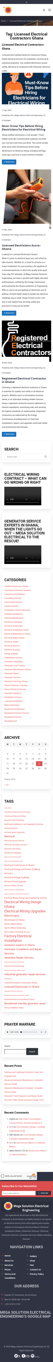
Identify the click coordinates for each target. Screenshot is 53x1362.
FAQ (32, 1265)
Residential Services (13, 717)
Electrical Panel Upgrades (15, 881)
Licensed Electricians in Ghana (21, 986)
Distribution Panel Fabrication (17, 610)
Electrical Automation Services (15, 844)
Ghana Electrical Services (15, 689)
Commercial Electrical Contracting (17, 812)
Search (7, 1046)
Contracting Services (13, 602)
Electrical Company (12, 852)
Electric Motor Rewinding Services (17, 932)
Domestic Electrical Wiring (14, 820)
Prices (8, 1270)
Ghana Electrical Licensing (15, 685)
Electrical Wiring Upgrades (25, 911)
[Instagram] (32, 1356)
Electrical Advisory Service (14, 840)
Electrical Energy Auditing (16, 877)
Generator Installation (13, 661)
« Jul (6, 784)
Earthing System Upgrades (14, 832)
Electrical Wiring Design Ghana (22, 904)
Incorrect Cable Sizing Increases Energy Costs (24, 1100)
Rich (11, 1126)
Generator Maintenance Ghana (17, 669)
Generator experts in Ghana (19, 945)
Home (3, 21)
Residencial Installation (14, 709)
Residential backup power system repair (16, 995)
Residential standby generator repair (25, 1003)
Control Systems (11, 606)
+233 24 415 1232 (12, 1304)
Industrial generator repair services (24, 974)
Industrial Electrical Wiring (14, 966)
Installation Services (13, 697)
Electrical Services (12, 645)
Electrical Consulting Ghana (12, 857)
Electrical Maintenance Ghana (17, 633)
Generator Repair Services (19, 957)
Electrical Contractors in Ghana (19, 865)
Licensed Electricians (13, 701)
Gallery (33, 1256)
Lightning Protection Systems (13, 991)
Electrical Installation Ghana (16, 629)
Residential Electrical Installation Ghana (19, 999)
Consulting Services (12, 598)
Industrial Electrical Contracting (14, 962)
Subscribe (45, 1193)
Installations (8, 979)
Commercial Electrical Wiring (15, 816)
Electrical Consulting (13, 622)
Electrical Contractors (13, 626)
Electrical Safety (11, 641)
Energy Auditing (11, 653)
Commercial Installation (14, 594)
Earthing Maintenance (13, 618)
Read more (10, 162)
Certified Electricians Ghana (16, 586)
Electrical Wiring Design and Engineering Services (25, 898)
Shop (32, 1261)
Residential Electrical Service (16, 713)
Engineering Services (13, 657)
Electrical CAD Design (12, 849)
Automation (7, 808)
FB (27, 1356)
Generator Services (12, 677)
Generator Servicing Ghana (16, 681)
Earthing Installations (13, 614)
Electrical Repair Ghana (14, 637)
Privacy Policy (37, 1274)
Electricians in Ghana (14, 919)
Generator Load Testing (14, 665)
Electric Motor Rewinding (15, 927)
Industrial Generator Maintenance (14, 970)
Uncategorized (10, 721)
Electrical (9, 836)
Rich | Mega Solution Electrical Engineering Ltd (27, 115)
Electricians (11, 915)
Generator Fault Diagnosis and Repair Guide (23, 1096)
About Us (9, 1261)
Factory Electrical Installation (18, 938)
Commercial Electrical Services (17, 590)
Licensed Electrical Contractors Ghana (20, 982)
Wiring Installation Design (14, 1007)
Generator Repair (11, 673)
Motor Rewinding (11, 705)
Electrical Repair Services (13, 885)
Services (9, 1265)
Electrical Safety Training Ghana (14, 890)
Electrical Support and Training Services (16, 894)
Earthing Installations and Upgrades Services (23, 824)
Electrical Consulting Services (13, 861)
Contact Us (35, 1270)
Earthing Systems (11, 828)
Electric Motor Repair (13, 924)
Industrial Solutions (12, 693)
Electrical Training (12, 649)
